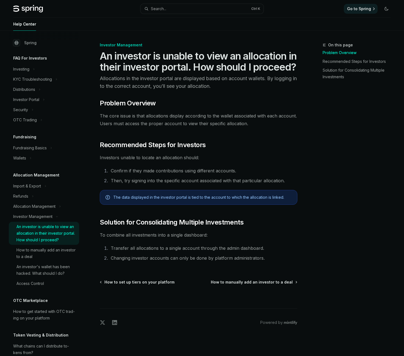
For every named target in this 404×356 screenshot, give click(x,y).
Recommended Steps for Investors (354, 61)
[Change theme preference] (386, 8)
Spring (30, 42)
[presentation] (48, 193)
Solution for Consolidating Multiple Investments (353, 73)
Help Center (24, 24)
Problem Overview (339, 52)
